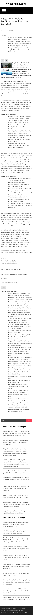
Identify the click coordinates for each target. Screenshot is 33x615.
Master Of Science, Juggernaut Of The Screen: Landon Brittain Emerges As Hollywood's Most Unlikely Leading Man (20, 296)
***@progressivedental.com (9, 263)
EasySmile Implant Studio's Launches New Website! (14, 21)
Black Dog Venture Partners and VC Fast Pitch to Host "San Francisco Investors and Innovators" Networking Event (20, 302)
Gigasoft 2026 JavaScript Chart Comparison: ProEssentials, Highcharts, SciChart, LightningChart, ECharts (16, 524)
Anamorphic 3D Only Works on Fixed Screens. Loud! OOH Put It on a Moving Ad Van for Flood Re (16, 480)
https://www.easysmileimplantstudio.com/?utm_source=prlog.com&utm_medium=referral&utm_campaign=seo (16, 253)
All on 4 (23, 162)
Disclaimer (13, 274)
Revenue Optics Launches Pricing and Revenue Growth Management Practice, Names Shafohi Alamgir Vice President (16, 591)
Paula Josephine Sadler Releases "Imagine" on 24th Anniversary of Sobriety (18, 386)
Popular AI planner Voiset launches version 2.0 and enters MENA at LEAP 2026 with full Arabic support (16, 600)
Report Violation (22, 274)
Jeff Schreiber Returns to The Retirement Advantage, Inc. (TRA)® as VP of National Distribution (20, 205)
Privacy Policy (15, 610)
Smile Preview (20, 166)
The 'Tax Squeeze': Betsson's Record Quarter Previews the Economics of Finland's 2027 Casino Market (16, 442)
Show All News (5, 274)
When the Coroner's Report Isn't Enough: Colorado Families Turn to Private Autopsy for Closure (18, 199)
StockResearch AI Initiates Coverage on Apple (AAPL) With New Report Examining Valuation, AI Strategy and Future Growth (16, 540)
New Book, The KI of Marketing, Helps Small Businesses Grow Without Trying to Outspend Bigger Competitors (19, 44)
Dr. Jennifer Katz (21, 84)
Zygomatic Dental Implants (9, 164)
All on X (18, 162)
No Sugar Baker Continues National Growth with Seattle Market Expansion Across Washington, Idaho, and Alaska (19, 401)
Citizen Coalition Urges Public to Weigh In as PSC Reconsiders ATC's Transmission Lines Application (16, 489)
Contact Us (23, 610)
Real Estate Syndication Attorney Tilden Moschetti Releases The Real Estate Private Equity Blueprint (19, 337)
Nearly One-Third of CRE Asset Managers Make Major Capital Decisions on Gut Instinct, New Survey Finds (16, 566)
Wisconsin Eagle (16, 3)
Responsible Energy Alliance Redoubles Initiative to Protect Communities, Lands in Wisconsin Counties (20, 343)
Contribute (8, 610)
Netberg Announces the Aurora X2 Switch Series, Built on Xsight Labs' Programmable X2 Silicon (18, 145)
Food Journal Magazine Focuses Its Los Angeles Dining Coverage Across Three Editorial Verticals (19, 50)
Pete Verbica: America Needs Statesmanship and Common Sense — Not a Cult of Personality (19, 185)
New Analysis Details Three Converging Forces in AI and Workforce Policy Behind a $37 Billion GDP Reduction (16, 582)
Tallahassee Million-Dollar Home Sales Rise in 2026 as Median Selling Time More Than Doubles (19, 372)
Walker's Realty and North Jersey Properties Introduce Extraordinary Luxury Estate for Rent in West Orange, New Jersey (16, 504)
